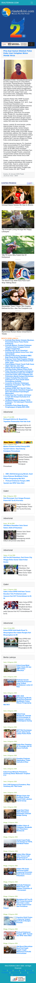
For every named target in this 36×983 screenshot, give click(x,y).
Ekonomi (29, 970)
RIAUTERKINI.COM (10, 3)
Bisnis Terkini (15, 972)
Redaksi (24, 972)
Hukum (16, 970)
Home (5, 970)
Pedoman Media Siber (20, 975)
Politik (10, 970)
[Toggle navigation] (31, 3)
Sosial (22, 970)
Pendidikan (5, 972)
